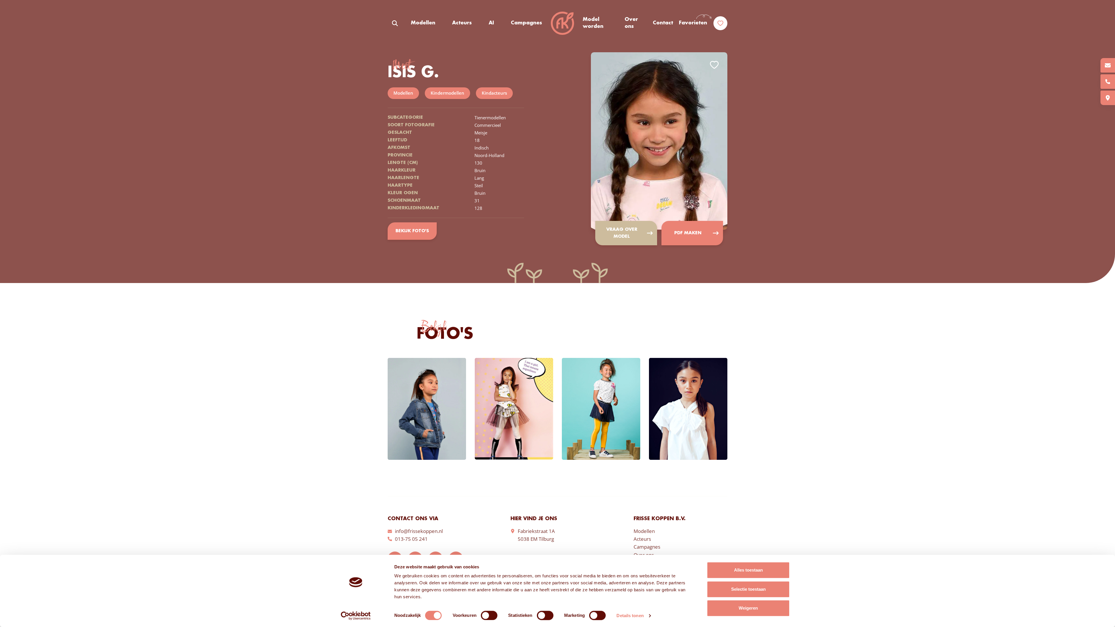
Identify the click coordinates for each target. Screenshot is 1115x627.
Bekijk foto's (412, 231)
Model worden (593, 23)
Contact (663, 23)
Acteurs (462, 23)
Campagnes (526, 23)
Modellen (423, 23)
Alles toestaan (748, 569)
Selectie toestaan (748, 589)
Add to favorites (714, 65)
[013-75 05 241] (1107, 81)
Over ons (631, 23)
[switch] (489, 615)
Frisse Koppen (562, 23)
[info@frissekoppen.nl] (1107, 65)
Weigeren (748, 608)
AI (491, 23)
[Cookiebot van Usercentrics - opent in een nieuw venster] (355, 615)
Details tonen (629, 615)
